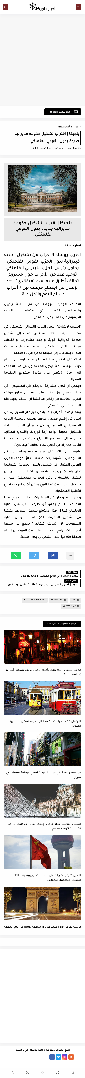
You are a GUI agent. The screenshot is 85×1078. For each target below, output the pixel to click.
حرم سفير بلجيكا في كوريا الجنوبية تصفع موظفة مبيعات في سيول (43, 775)
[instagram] (64, 1057)
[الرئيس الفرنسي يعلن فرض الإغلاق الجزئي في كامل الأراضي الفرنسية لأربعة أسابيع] (42, 801)
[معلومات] (42, 1062)
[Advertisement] (42, 60)
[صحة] (14, 1057)
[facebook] (52, 1057)
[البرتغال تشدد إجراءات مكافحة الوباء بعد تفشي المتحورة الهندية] (42, 698)
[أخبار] (20, 1057)
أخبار (77, 127)
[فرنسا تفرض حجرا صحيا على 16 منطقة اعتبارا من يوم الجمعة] (42, 903)
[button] (53, 555)
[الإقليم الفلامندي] (33, 1057)
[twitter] (58, 1057)
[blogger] (71, 1057)
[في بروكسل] (39, 1057)
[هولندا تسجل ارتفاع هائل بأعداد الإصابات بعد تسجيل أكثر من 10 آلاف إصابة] (42, 647)
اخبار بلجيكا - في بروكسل (29, 1050)
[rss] (77, 1057)
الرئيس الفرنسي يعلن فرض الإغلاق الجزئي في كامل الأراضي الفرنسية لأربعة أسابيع (44, 826)
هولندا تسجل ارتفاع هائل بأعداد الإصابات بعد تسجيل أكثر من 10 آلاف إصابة (43, 672)
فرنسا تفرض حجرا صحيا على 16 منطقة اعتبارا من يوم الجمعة (42, 927)
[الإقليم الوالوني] (26, 1057)
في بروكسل (69, 606)
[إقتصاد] (7, 1057)
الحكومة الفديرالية (33, 600)
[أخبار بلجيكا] (45, 1057)
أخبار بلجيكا (64, 127)
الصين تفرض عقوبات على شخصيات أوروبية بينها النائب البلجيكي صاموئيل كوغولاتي (46, 878)
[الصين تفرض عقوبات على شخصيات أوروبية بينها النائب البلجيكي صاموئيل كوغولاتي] (42, 852)
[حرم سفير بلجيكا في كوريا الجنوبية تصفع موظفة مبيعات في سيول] (42, 749)
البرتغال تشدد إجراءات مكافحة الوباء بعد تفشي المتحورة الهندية (45, 724)
